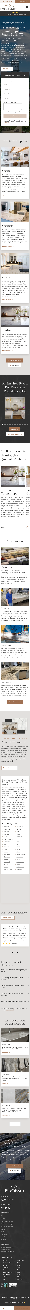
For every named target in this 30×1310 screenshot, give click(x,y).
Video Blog (4, 1234)
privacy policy (7, 122)
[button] (27, 7)
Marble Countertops (7, 1226)
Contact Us (4, 1239)
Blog (2, 1232)
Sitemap (22, 1297)
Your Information (8, 82)
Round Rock (10, 24)
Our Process (4, 1237)
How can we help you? (10, 102)
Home (3, 1216)
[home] (8, 7)
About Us (4, 1218)
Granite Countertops (7, 1221)
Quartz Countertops (7, 1224)
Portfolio (3, 1229)
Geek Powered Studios (17, 1302)
